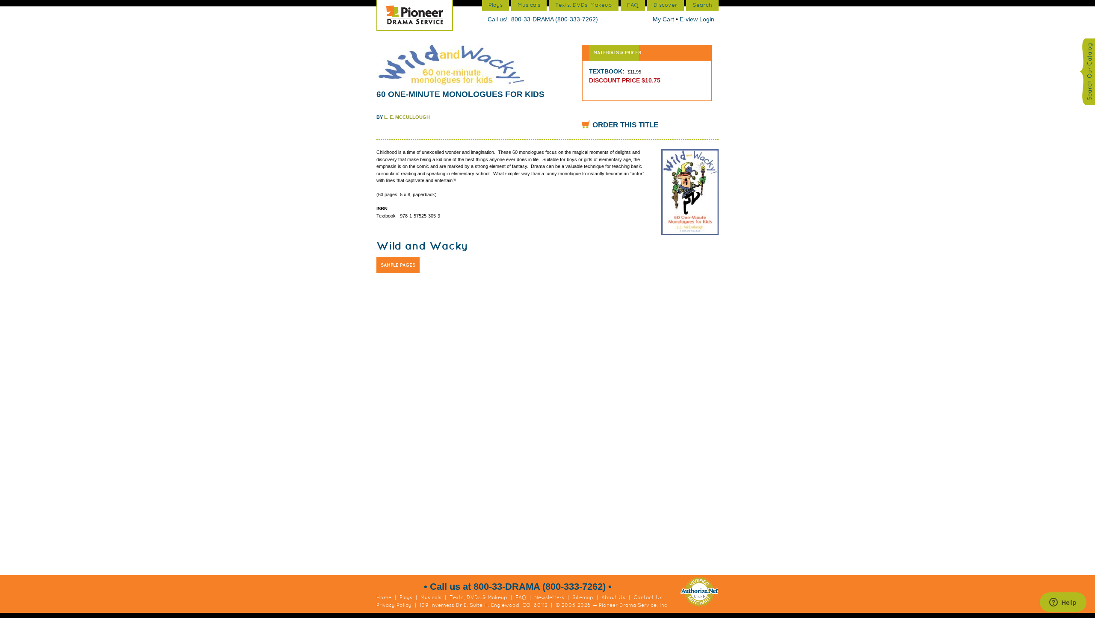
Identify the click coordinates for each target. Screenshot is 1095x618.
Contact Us (648, 597)
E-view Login (697, 19)
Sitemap (582, 597)
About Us (613, 597)
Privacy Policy (393, 605)
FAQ (520, 597)
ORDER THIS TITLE (625, 125)
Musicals (430, 597)
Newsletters (549, 597)
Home (383, 597)
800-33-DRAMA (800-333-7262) (554, 19)
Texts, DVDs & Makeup (478, 597)
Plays (406, 597)
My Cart (664, 19)
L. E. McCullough (407, 117)
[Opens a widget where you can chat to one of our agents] (1062, 603)
